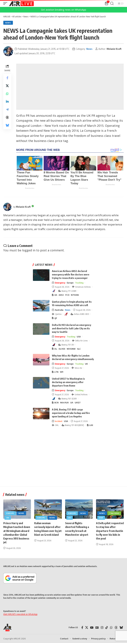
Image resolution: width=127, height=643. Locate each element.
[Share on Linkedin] (7, 101)
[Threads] (116, 627)
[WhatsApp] (111, 627)
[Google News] (97, 627)
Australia (59, 310)
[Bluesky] (121, 627)
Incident (58, 421)
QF (55, 318)
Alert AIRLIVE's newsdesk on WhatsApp (20, 614)
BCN (56, 402)
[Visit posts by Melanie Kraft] (8, 51)
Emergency (60, 282)
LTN (56, 372)
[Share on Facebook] (7, 78)
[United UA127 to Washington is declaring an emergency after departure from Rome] (41, 383)
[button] (6, 3)
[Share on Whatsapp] (7, 94)
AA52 (61, 295)
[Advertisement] (70, 87)
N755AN (75, 295)
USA (79, 336)
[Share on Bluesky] (7, 125)
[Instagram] (102, 627)
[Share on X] (7, 86)
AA (55, 295)
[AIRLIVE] (21, 3)
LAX (91, 425)
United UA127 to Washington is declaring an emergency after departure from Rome (68, 382)
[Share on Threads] (7, 117)
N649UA (64, 402)
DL (55, 348)
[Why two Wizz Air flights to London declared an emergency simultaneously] (41, 359)
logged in (28, 250)
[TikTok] (107, 627)
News (8, 23)
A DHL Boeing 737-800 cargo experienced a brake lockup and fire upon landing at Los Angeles (71, 413)
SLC (79, 348)
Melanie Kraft (114, 48)
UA (71, 402)
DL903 (62, 348)
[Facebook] (82, 627)
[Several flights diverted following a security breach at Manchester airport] (79, 509)
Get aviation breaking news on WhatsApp (63, 9)
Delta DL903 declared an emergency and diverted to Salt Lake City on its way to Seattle (71, 328)
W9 (61, 372)
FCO (67, 295)
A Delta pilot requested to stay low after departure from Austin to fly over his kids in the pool (110, 531)
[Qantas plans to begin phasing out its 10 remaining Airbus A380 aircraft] (41, 306)
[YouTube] (91, 627)
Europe (70, 282)
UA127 (78, 402)
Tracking (79, 282)
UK (86, 363)
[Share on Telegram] (7, 109)
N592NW (71, 348)
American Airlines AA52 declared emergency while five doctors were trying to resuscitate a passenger (70, 274)
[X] (86, 627)
